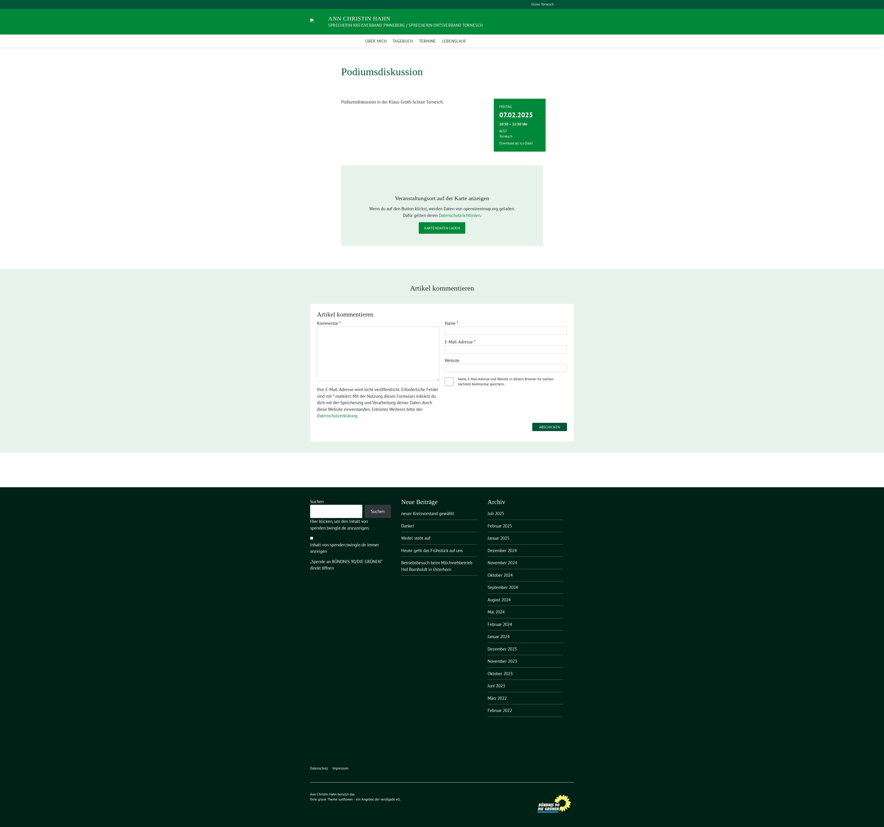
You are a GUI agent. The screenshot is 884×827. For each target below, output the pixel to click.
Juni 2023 (496, 686)
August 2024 (499, 599)
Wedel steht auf (415, 538)
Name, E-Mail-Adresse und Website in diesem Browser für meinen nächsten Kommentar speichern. (506, 381)
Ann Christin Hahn (359, 18)
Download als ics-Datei (516, 143)
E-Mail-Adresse (460, 342)
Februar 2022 (500, 710)
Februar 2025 (500, 526)
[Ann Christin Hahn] (317, 21)
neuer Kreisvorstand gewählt (427, 513)
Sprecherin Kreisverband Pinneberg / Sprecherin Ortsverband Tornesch (405, 25)
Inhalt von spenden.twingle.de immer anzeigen (344, 548)
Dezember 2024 (502, 550)
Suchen (317, 501)
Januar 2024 (498, 636)
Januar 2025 (498, 538)
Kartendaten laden (442, 228)
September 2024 (503, 587)
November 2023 (502, 661)
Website (452, 360)
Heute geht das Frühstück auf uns (432, 550)
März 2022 (497, 698)
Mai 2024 (496, 612)
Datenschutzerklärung (337, 415)
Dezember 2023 (502, 649)
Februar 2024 (500, 624)
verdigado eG (390, 799)
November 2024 (502, 562)
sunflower (345, 799)
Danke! (407, 526)
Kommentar (329, 323)
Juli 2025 (496, 513)
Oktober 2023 (500, 673)
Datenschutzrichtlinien (459, 215)
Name (451, 323)
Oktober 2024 (500, 575)
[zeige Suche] (566, 4)
